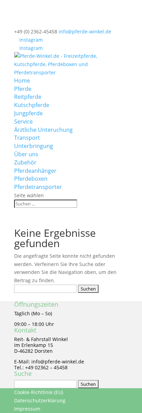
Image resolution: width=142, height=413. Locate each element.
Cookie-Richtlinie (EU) (38, 392)
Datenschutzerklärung (39, 400)
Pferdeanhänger (35, 170)
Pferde (22, 89)
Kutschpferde (31, 105)
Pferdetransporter (38, 187)
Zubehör (25, 162)
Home (22, 80)
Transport (27, 137)
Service (23, 121)
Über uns (26, 154)
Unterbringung (33, 146)
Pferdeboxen (31, 178)
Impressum (27, 408)
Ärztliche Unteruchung (43, 130)
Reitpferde (27, 96)
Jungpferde (28, 113)
